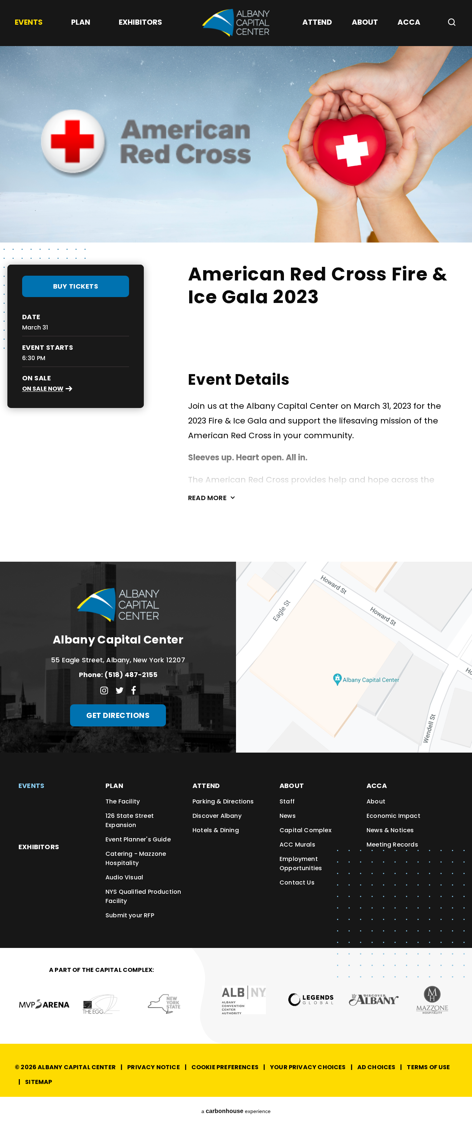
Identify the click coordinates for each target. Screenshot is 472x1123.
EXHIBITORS (38, 846)
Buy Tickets (75, 286)
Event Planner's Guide (138, 839)
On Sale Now (42, 388)
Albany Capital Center (236, 23)
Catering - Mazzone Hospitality (135, 858)
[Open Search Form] (448, 22)
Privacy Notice (153, 1067)
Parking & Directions (223, 801)
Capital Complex (306, 830)
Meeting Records (392, 844)
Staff (287, 801)
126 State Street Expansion (129, 820)
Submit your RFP (129, 915)
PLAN (114, 785)
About (292, 785)
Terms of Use (428, 1067)
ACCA (377, 785)
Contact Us (297, 882)
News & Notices (390, 830)
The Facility (122, 801)
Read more (207, 497)
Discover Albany (217, 816)
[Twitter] (119, 690)
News (288, 816)
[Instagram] (104, 690)
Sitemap (38, 1082)
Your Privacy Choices (308, 1067)
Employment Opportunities (301, 863)
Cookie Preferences (224, 1067)
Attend (206, 785)
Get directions (118, 715)
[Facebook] (133, 690)
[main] (236, 281)
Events (31, 785)
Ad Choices (376, 1067)
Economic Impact (393, 816)
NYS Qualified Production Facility (143, 896)
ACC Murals (297, 844)
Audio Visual (124, 877)
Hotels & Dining (215, 830)
